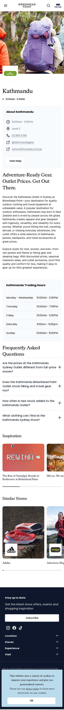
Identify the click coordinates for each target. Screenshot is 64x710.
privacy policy (32, 689)
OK (31, 701)
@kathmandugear (23, 142)
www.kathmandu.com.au (27, 149)
